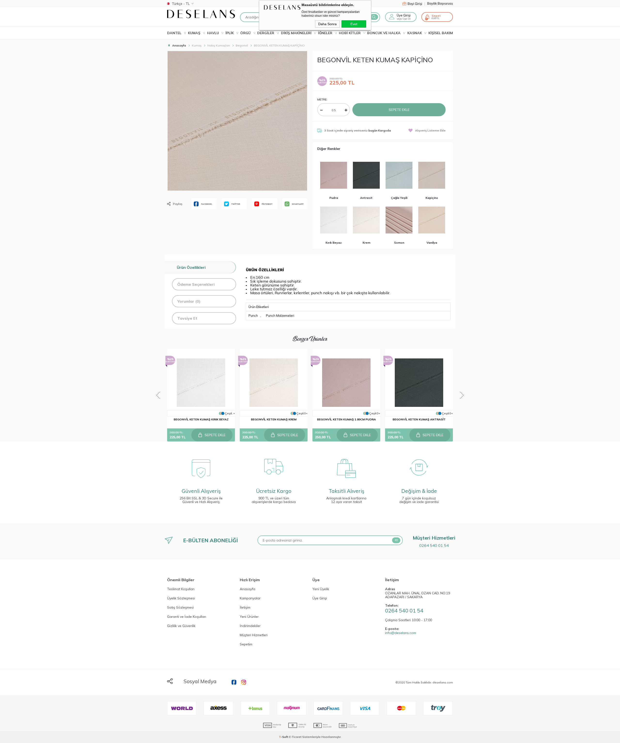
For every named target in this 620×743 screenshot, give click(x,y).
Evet (353, 24)
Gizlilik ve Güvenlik (181, 626)
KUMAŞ (194, 33)
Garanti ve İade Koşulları (186, 617)
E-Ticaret (295, 737)
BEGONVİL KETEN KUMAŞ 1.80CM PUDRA (346, 419)
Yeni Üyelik (320, 589)
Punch (253, 315)
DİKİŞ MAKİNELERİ (296, 33)
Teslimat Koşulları (180, 589)
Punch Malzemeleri (280, 315)
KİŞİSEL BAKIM (440, 33)
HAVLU (213, 33)
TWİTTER (235, 204)
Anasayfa (247, 589)
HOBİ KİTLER (350, 33)
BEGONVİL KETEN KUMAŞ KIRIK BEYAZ (201, 419)
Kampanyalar (250, 598)
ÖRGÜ (245, 33)
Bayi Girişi (416, 3)
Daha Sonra (327, 24)
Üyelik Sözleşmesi (181, 598)
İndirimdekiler (250, 626)
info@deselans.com (400, 633)
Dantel (174, 33)
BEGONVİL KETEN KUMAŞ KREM (273, 419)
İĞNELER (325, 33)
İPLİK (229, 33)
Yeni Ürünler (249, 617)
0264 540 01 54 (434, 545)
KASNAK (414, 33)
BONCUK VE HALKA (384, 33)
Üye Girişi (319, 598)
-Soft (284, 737)
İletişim (245, 608)
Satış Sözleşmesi (180, 608)
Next (462, 395)
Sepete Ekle (399, 110)
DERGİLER (265, 33)
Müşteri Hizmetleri (254, 635)
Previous (158, 395)
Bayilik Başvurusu (440, 3)
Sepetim (246, 644)
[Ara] (374, 17)
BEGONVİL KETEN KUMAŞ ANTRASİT (419, 419)
